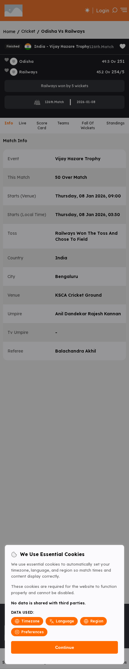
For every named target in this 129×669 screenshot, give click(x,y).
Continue (64, 647)
